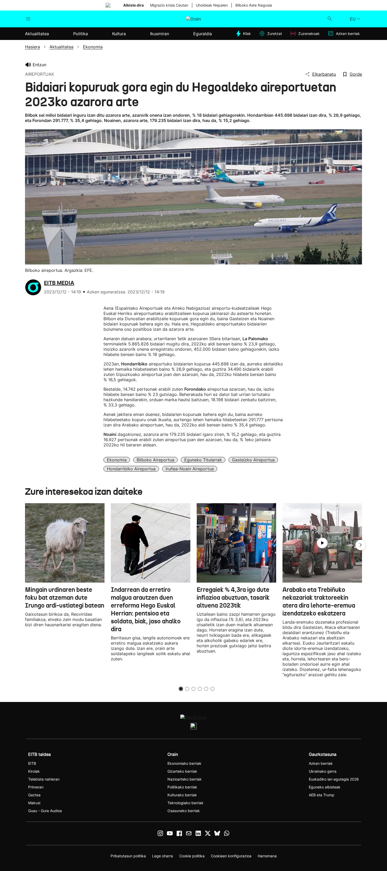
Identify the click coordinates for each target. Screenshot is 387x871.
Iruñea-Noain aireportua (190, 468)
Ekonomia (117, 459)
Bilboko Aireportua (155, 459)
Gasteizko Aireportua (253, 459)
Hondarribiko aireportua (131, 468)
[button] (360, 545)
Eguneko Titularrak (203, 459)
